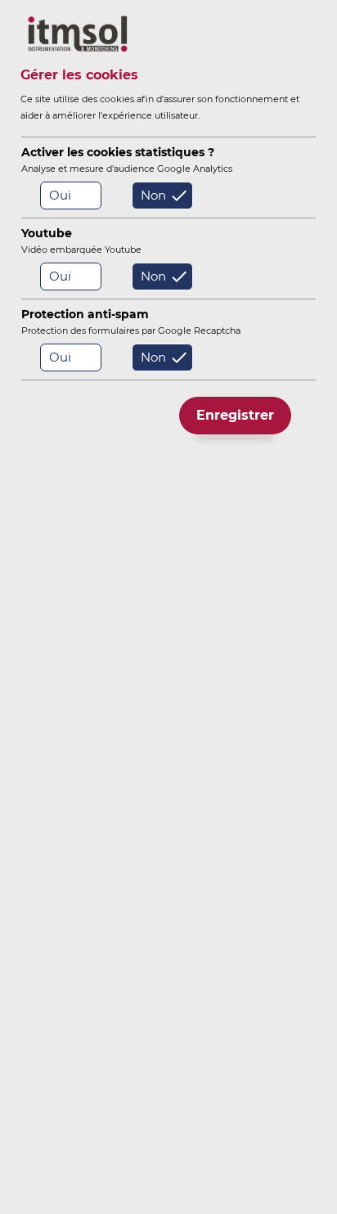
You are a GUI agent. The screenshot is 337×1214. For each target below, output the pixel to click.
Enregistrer (235, 415)
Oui (60, 195)
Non (153, 195)
